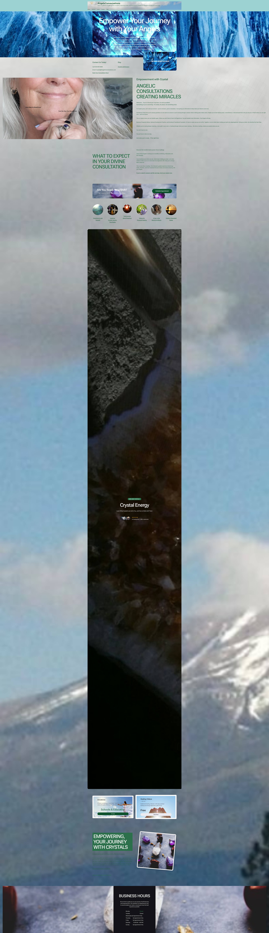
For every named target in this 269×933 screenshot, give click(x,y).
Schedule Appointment (162, 191)
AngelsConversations (109, 3)
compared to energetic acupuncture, (101, 868)
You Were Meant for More (160, 61)
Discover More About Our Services (101, 875)
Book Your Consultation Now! (100, 73)
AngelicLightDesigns (123, 67)
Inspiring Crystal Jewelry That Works (112, 220)
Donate (113, 813)
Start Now (156, 814)
